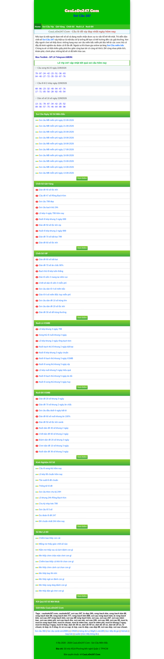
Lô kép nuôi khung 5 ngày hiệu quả (55, 370)
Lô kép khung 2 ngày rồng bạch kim (55, 341)
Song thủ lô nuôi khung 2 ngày (53, 335)
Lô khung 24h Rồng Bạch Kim (52, 498)
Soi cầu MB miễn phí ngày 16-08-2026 (56, 155)
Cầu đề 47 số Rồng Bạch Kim (52, 196)
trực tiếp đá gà (112, 631)
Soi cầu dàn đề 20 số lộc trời (52, 306)
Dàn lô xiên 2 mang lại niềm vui (53, 277)
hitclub (124, 631)
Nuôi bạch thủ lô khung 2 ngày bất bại (56, 347)
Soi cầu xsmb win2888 (57, 631)
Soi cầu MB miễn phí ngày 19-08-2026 (56, 138)
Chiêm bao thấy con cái (49, 538)
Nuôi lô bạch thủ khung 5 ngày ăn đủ (55, 376)
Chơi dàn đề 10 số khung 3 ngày (54, 446)
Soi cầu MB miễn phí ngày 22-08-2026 (56, 120)
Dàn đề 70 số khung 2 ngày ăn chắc (55, 405)
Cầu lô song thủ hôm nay (50, 468)
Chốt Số (70, 27)
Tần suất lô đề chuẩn (48, 480)
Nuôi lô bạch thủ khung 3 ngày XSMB (56, 358)
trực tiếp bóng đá (90, 634)
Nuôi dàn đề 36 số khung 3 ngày (53, 452)
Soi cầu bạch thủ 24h (48, 207)
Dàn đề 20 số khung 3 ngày (51, 399)
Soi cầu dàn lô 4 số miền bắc (52, 289)
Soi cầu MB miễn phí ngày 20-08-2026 (56, 132)
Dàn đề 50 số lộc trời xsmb (51, 422)
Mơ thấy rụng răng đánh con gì (53, 585)
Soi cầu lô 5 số (45, 509)
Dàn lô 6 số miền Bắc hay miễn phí (55, 295)
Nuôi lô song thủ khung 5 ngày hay (54, 382)
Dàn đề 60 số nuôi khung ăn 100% (54, 416)
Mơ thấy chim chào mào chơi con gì (55, 556)
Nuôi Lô (80, 27)
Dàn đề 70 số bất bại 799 (50, 237)
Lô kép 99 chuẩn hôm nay (50, 474)
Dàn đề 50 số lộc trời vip (50, 225)
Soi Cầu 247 (82, 15)
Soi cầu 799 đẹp (46, 201)
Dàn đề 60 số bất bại (48, 259)
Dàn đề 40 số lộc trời (48, 190)
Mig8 (93, 631)
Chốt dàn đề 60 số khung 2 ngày (53, 434)
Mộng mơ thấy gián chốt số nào (53, 544)
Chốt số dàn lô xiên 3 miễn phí (52, 283)
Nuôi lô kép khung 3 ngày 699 (52, 219)
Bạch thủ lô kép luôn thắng (51, 271)
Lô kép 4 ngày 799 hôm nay (51, 213)
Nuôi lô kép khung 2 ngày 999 (52, 231)
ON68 (74, 631)
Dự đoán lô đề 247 (47, 515)
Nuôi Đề (90, 27)
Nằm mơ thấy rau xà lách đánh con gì (56, 550)
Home (38, 27)
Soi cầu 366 (40, 631)
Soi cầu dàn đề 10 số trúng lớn (53, 300)
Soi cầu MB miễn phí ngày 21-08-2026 (56, 126)
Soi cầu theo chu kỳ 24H (50, 492)
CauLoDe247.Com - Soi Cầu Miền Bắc (90, 643)
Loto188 (100, 631)
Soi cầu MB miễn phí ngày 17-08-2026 (56, 149)
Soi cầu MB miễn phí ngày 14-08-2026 (56, 167)
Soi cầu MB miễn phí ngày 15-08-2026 (56, 161)
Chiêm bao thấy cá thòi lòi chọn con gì (56, 561)
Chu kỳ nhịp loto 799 (48, 504)
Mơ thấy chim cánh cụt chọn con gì (54, 567)
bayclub (69, 634)
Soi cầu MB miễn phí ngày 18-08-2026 (56, 144)
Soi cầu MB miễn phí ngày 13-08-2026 (56, 173)
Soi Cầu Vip (48, 27)
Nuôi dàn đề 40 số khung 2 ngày (53, 428)
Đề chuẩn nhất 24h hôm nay (52, 521)
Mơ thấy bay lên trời (48, 573)
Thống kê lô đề (46, 486)
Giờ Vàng (60, 27)
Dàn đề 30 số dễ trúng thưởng (52, 312)
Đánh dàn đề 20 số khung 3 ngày (54, 440)
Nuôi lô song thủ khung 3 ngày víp (54, 364)
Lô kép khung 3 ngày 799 (50, 329)
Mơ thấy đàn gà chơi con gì (51, 591)
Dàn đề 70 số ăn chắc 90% (51, 265)
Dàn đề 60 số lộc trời (48, 243)
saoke (78, 634)
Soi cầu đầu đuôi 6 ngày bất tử (53, 410)
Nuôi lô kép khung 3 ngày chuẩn (53, 353)
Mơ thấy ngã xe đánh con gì (51, 579)
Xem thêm (82, 178)
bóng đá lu (84, 631)
